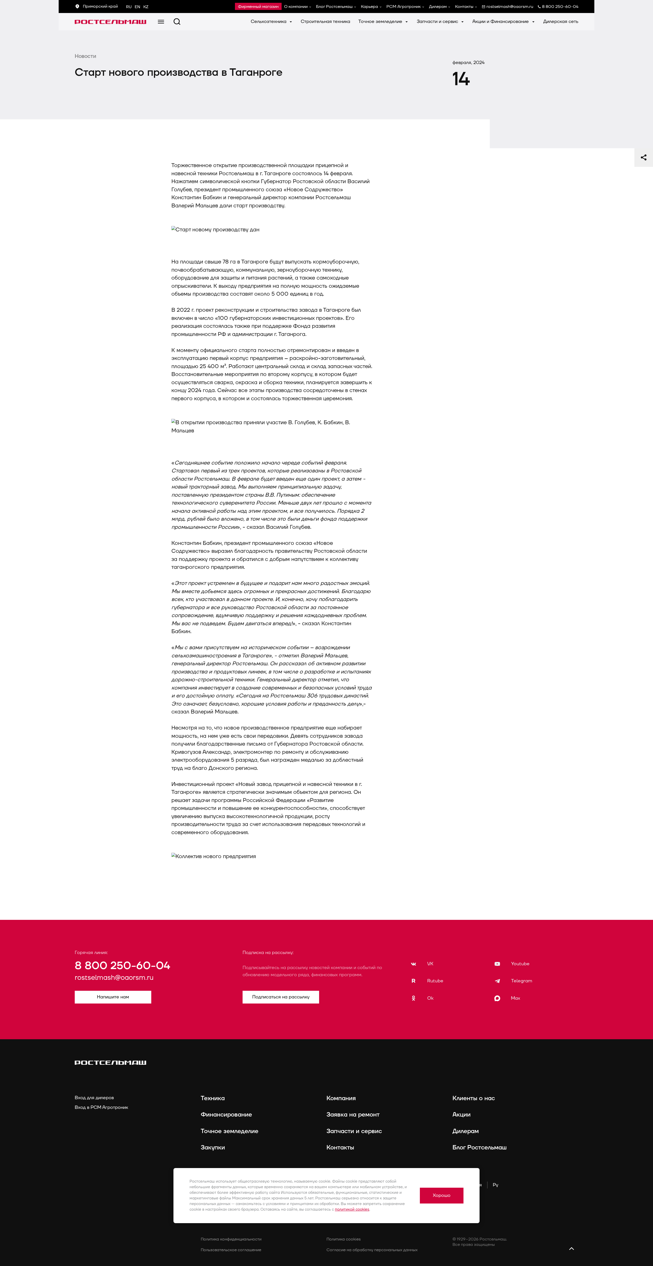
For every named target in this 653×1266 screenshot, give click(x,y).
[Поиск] (177, 22)
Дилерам (438, 6)
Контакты (464, 6)
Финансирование (226, 1115)
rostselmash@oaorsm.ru (114, 977)
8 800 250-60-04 (122, 966)
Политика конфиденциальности (231, 1239)
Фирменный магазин (258, 6)
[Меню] (161, 22)
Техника (213, 1098)
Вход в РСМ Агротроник (101, 1107)
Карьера (369, 6)
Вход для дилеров (94, 1098)
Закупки (213, 1148)
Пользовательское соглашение (231, 1250)
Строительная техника (325, 21)
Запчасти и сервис (438, 21)
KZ (145, 7)
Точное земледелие (381, 21)
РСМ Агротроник (403, 6)
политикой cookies (352, 1209)
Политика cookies (343, 1239)
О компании (296, 6)
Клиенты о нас (474, 1098)
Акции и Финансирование (501, 21)
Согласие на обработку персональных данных (372, 1250)
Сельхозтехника (269, 21)
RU (129, 7)
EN (137, 7)
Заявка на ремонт (353, 1115)
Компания (341, 1098)
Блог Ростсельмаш (334, 6)
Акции (462, 1115)
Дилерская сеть (560, 21)
